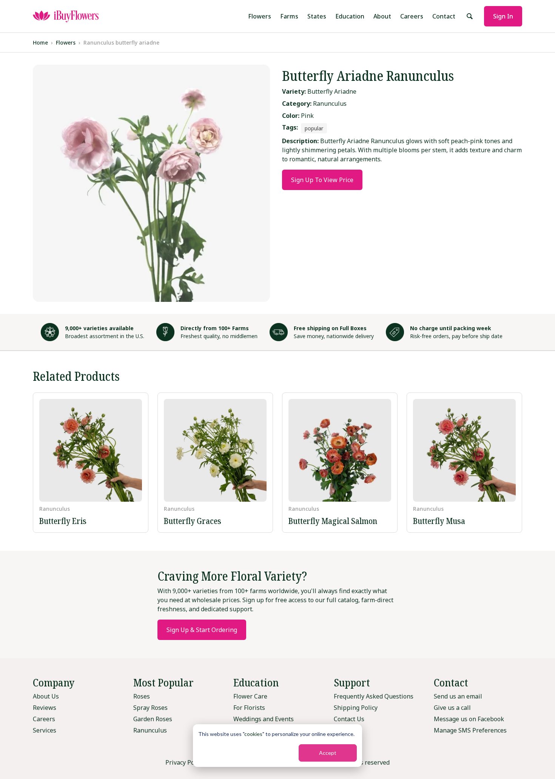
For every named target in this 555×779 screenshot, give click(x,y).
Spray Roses (150, 707)
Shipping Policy (356, 707)
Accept (327, 753)
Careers (411, 16)
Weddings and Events (263, 719)
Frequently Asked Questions (373, 696)
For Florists (249, 707)
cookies (253, 734)
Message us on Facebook (469, 719)
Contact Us (349, 719)
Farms (289, 16)
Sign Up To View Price (322, 180)
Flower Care (250, 696)
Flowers (259, 16)
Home (40, 42)
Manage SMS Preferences (470, 730)
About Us (46, 696)
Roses (141, 696)
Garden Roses (152, 719)
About (382, 16)
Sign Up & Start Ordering (201, 630)
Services (44, 730)
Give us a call (452, 707)
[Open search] (469, 16)
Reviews (44, 707)
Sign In (503, 16)
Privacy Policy (184, 762)
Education (349, 16)
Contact (443, 16)
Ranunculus (150, 730)
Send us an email (458, 696)
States (316, 16)
